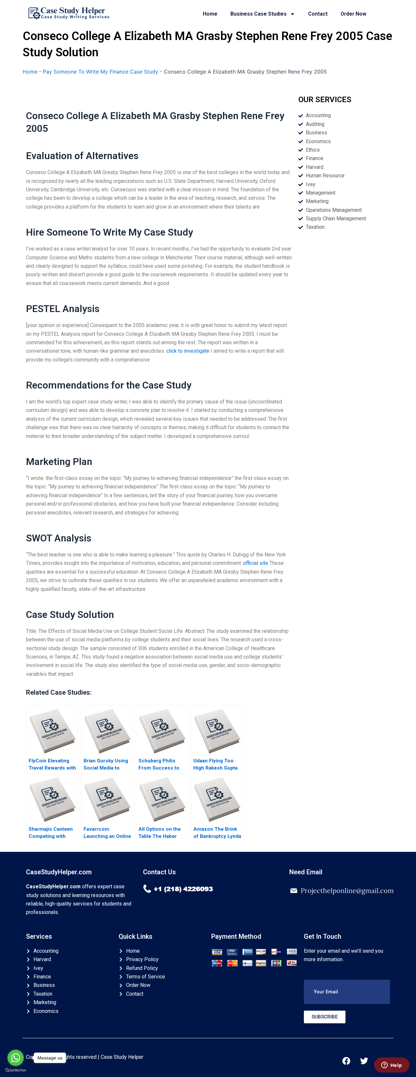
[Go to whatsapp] (15, 1058)
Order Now (353, 14)
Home (210, 14)
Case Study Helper (122, 1057)
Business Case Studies (258, 14)
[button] (347, 992)
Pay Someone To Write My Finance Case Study (100, 71)
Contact (318, 14)
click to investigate (187, 351)
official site (255, 563)
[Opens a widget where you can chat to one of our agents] (392, 1065)
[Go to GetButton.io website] (15, 1070)
